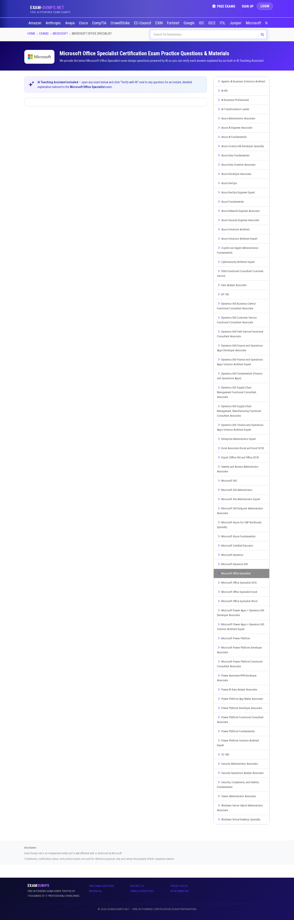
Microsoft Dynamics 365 (234, 564)
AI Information (180, 891)
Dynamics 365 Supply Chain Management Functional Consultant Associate (236, 392)
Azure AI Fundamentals (234, 137)
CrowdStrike (121, 23)
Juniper (236, 23)
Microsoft (254, 23)
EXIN (159, 23)
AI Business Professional (235, 100)
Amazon (35, 23)
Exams (44, 33)
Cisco (84, 23)
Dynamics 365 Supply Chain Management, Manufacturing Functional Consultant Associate (239, 411)
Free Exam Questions (101, 886)
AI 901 (224, 90)
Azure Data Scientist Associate (238, 164)
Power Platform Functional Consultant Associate (240, 720)
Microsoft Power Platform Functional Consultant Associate (239, 664)
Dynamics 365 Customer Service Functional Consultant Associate (237, 320)
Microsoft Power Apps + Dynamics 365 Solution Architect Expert (240, 627)
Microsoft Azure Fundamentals (238, 536)
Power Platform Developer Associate (241, 708)
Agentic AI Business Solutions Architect (243, 81)
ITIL (223, 23)
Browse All (95, 891)
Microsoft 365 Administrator (236, 490)
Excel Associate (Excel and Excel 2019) (242, 448)
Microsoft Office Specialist (236, 573)
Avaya (70, 23)
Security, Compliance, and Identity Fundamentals (238, 785)
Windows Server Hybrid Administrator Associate (240, 808)
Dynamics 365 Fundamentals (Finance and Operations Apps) (239, 376)
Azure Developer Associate (236, 174)
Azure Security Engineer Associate (240, 220)
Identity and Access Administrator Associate (237, 469)
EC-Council (143, 23)
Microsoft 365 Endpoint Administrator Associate (240, 511)
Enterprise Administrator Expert (238, 439)
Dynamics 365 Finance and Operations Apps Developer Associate (240, 348)
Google (189, 23)
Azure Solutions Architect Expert (239, 238)
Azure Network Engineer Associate (240, 211)
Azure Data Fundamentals (235, 155)
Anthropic (54, 23)
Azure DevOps (229, 183)
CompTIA (99, 23)
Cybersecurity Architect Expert (238, 262)
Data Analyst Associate (233, 285)
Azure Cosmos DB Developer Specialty (242, 146)
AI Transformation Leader (235, 109)
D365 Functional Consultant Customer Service (240, 273)
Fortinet (173, 23)
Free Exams (226, 6)
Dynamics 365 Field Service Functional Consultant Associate (240, 334)
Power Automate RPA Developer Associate (237, 678)
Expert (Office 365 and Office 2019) (240, 457)
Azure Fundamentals (232, 201)
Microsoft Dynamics (232, 554)
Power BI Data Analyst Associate (239, 689)
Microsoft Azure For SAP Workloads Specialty (239, 525)
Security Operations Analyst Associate (242, 773)
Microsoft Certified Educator (237, 545)
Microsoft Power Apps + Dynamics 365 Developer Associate (240, 613)
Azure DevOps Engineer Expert (238, 192)
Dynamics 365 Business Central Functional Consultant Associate (236, 306)
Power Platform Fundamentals (238, 731)
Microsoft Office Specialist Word (239, 601)
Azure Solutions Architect (235, 229)
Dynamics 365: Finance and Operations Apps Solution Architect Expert (240, 427)
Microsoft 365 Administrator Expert (240, 499)
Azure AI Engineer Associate (236, 127)
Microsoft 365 (229, 480)
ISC (202, 23)
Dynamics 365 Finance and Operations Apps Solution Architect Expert (240, 362)
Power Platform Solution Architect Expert (238, 743)
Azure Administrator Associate (238, 118)
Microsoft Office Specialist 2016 (239, 582)
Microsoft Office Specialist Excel (239, 591)
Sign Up (248, 6)
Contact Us (137, 886)
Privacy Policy (179, 886)
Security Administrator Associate (239, 763)
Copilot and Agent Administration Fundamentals (237, 250)
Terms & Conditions (141, 891)
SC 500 (225, 754)
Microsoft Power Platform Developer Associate (239, 650)
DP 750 (225, 294)
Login (264, 6)
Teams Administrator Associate (238, 796)
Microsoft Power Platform (235, 638)
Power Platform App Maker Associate (242, 698)
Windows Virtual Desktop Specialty (240, 819)
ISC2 (212, 23)
